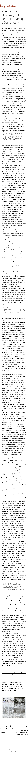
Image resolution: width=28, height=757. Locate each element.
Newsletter (14, 751)
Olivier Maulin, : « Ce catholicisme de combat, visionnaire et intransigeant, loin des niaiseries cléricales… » (21, 729)
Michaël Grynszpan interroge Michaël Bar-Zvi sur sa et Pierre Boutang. (6, 728)
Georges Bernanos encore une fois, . (13, 686)
